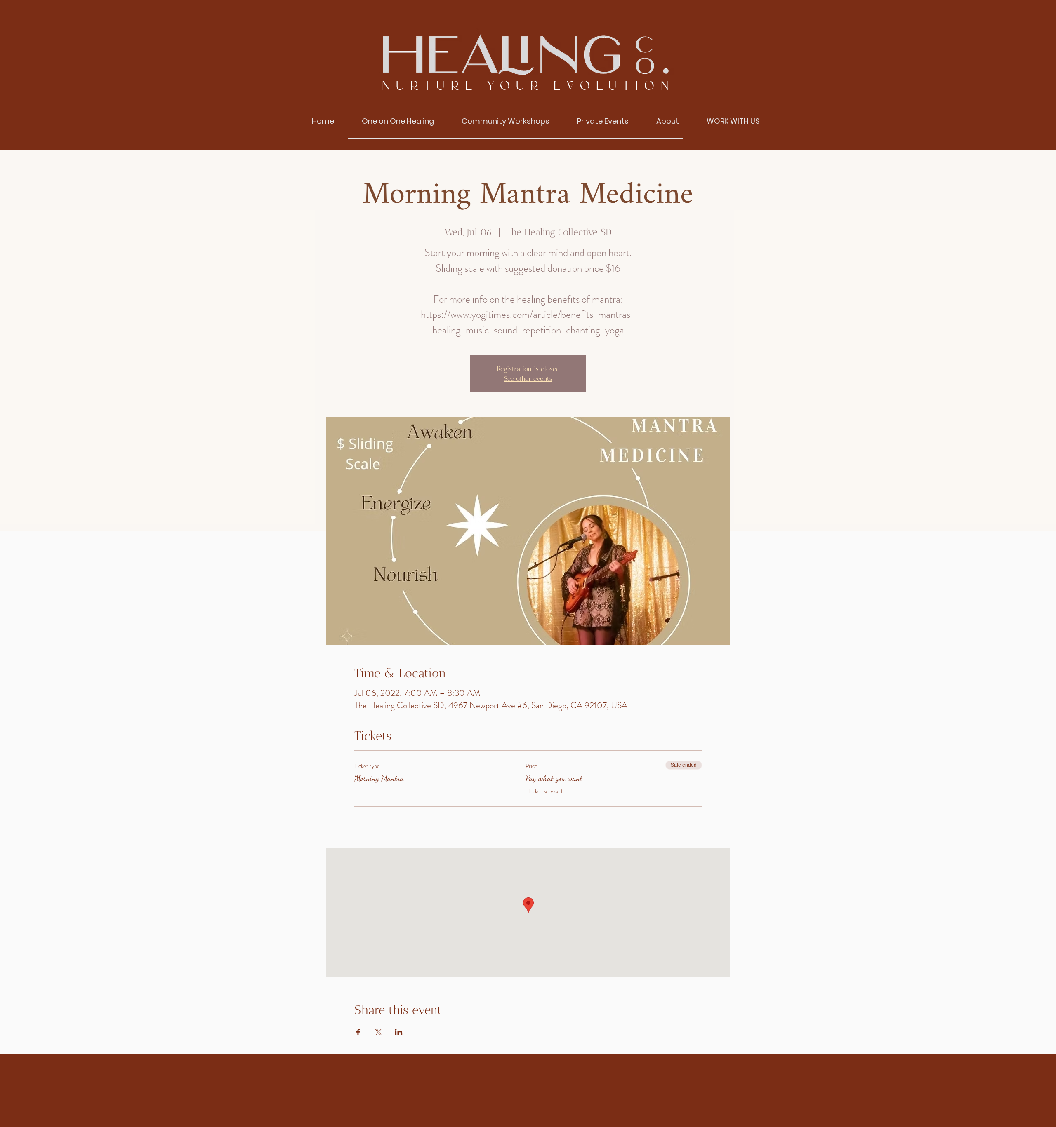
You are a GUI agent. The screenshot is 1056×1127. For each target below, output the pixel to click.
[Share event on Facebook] (358, 1032)
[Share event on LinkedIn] (399, 1032)
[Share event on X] (378, 1032)
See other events (528, 379)
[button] (660, 121)
